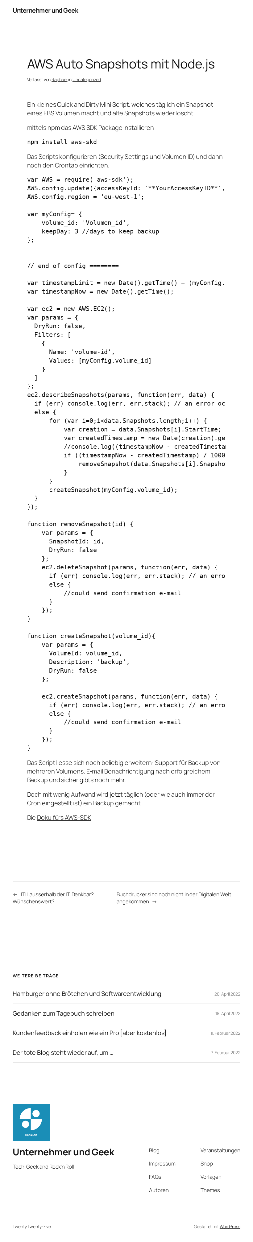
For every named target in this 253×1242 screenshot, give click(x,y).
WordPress (230, 1226)
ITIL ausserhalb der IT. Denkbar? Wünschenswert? (53, 898)
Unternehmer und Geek (45, 10)
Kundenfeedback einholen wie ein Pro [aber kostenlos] (90, 1032)
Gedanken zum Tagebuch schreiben (63, 1013)
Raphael (59, 79)
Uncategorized (87, 79)
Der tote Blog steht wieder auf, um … (63, 1052)
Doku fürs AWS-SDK (64, 817)
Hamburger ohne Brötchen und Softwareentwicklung (87, 993)
